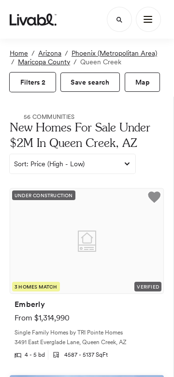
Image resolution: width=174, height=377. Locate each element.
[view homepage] (33, 19)
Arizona (49, 53)
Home (19, 53)
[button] (154, 198)
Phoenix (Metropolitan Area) (114, 53)
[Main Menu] (148, 19)
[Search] (119, 19)
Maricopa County (44, 62)
